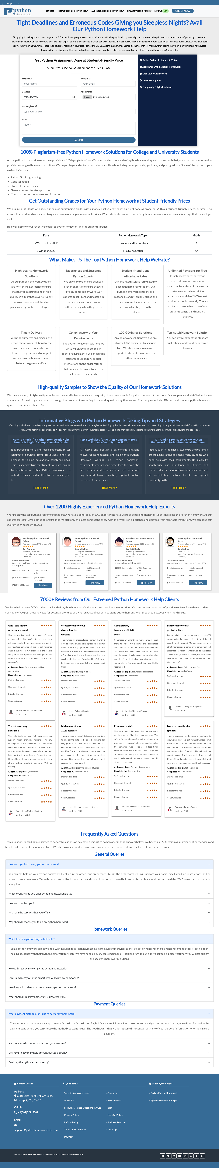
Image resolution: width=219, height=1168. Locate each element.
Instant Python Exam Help (139, 11)
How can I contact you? (21, 903)
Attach (88, 97)
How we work (114, 1100)
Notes (24, 119)
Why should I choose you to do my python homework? (38, 922)
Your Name (27, 78)
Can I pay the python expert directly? (28, 1062)
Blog (109, 1107)
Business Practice (116, 1122)
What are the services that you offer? (29, 912)
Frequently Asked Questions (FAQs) (82, 1107)
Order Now (182, 10)
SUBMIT (78, 139)
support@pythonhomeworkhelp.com (36, 1130)
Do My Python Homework (164, 1093)
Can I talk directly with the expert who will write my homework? (43, 978)
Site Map (112, 1129)
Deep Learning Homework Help (73, 11)
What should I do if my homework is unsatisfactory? (37, 997)
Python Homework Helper (164, 1100)
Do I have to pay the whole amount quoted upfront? (37, 1052)
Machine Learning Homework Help (107, 11)
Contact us (112, 1093)
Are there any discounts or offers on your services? (37, 1043)
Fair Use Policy (115, 1114)
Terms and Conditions (75, 1129)
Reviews (161, 11)
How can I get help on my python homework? (33, 864)
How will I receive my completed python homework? (37, 968)
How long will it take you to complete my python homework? (42, 987)
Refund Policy (71, 1122)
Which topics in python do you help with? (31, 939)
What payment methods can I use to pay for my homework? (41, 1013)
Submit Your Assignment (76, 1093)
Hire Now (43, 585)
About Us (69, 1100)
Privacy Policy (71, 1114)
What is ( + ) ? (31, 106)
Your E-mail (85, 78)
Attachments (86, 92)
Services (50, 11)
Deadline (26, 92)
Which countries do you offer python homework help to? (40, 893)
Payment (68, 1136)
